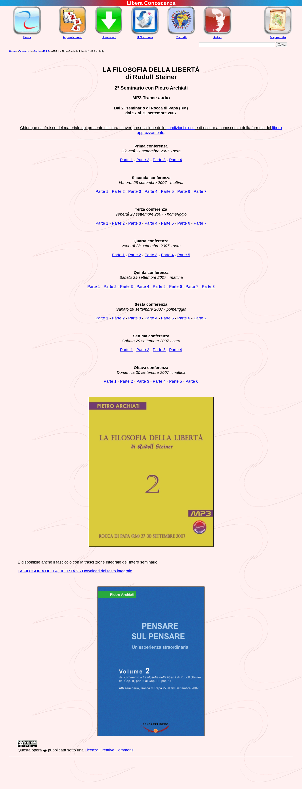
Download (109, 37)
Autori (217, 37)
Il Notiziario (145, 37)
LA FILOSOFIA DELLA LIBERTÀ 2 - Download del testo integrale (75, 571)
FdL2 (46, 51)
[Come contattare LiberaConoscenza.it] (181, 34)
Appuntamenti (72, 37)
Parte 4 (175, 159)
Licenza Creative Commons (109, 750)
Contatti (181, 37)
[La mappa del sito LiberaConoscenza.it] (277, 34)
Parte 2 (142, 159)
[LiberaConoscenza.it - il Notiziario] (144, 34)
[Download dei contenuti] (108, 34)
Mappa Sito (278, 37)
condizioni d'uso (180, 127)
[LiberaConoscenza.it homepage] (27, 34)
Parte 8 (208, 286)
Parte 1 (126, 159)
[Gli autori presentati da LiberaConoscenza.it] (217, 34)
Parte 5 (167, 191)
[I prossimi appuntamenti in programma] (72, 34)
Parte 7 (200, 191)
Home (27, 37)
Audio (37, 51)
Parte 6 (183, 191)
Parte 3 (159, 159)
